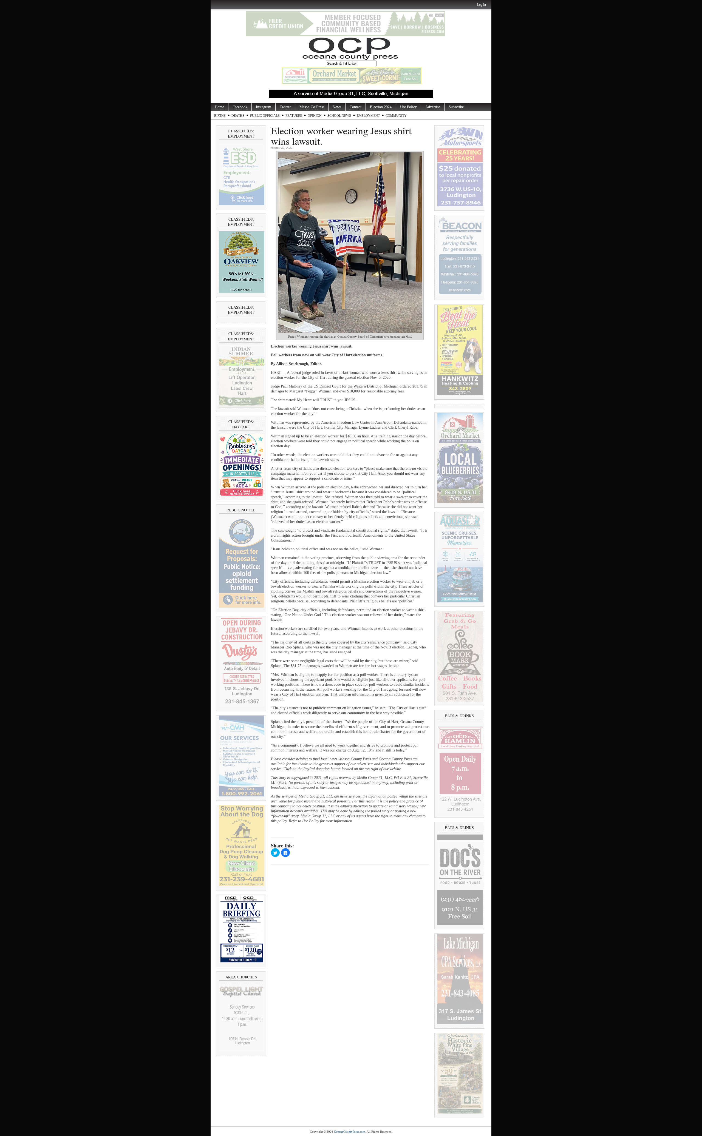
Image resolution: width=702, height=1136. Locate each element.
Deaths (237, 116)
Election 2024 (381, 107)
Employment (368, 116)
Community (396, 116)
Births (220, 116)
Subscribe (456, 107)
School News (339, 116)
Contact (355, 107)
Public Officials (265, 116)
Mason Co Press (311, 107)
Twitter (285, 107)
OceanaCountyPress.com (349, 1131)
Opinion (315, 116)
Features (293, 116)
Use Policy (408, 107)
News (337, 107)
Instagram (263, 107)
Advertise (432, 107)
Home (219, 107)
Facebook (240, 107)
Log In (481, 5)
